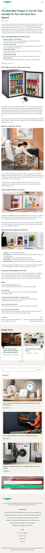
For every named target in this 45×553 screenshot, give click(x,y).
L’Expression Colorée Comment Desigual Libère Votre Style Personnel (22, 520)
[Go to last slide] (3, 346)
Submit (23, 486)
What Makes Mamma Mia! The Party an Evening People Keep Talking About (22, 515)
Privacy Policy (22, 535)
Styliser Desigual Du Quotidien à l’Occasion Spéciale (22, 523)
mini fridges (24, 175)
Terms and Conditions (22, 533)
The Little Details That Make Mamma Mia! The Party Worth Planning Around (22, 512)
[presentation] (11, 339)
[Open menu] (42, 2)
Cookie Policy (22, 538)
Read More (6, 407)
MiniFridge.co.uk (23, 27)
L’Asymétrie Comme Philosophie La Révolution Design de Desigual (22, 517)
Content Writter (7, 354)
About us (22, 541)
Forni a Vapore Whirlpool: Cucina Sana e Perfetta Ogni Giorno (20, 435)
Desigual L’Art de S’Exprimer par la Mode (22, 525)
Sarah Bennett (5, 20)
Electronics (4, 8)
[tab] (5, 375)
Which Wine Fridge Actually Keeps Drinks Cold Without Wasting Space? (34, 319)
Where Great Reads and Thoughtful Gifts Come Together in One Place (11, 319)
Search (39, 369)
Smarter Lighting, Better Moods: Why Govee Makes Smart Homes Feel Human (10, 350)
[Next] (42, 346)
